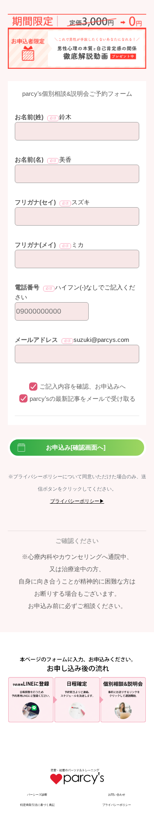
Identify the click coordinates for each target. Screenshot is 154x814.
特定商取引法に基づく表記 (37, 804)
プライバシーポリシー (116, 804)
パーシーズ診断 (37, 794)
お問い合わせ (116, 794)
